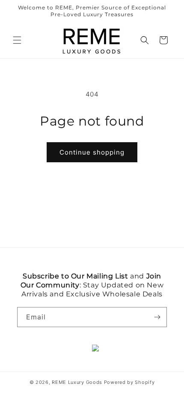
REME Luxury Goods (77, 382)
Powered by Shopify (129, 382)
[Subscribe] (157, 317)
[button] (17, 40)
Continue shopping (92, 152)
